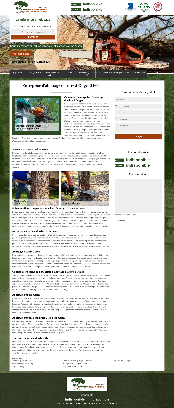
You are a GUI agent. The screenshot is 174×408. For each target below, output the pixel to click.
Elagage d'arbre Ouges (73, 366)
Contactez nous (41, 62)
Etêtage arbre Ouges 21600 (75, 364)
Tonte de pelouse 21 (104, 72)
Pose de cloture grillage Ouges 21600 (79, 361)
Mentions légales (106, 403)
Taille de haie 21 (138, 72)
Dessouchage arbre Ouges (23, 364)
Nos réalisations (20, 53)
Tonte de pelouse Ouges (22, 361)
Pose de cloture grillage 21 (52, 73)
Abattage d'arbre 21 (121, 72)
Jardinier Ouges (19, 366)
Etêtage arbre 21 (35, 72)
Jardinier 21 (69, 72)
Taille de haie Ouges (122, 361)
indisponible (92, 4)
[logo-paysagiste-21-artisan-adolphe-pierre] (30, 7)
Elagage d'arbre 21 (18, 72)
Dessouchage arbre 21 (86, 73)
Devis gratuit (19, 62)
